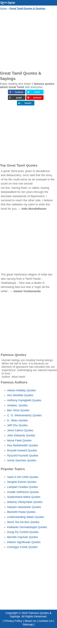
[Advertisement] (28, 39)
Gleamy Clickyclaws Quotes (24, 502)
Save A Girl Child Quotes (22, 477)
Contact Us (45, 620)
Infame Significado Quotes (24, 542)
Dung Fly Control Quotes (22, 532)
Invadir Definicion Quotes (23, 492)
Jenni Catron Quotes (20, 430)
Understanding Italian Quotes (25, 517)
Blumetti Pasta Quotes (21, 512)
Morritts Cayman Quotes (22, 537)
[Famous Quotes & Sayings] (8, 3)
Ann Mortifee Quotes (20, 395)
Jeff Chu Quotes (17, 425)
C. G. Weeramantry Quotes (24, 415)
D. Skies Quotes (17, 420)
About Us (30, 620)
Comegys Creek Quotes (22, 547)
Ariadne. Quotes (17, 405)
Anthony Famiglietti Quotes (24, 400)
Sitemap (27, 624)
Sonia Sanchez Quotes (21, 460)
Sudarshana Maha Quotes (23, 497)
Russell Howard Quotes (22, 450)
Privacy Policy (13, 620)
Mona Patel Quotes (19, 440)
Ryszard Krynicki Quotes (22, 455)
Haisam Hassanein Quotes (24, 507)
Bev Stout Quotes (18, 410)
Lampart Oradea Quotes (22, 487)
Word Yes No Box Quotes (23, 522)
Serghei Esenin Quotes (21, 481)
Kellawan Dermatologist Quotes (27, 527)
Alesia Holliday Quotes (21, 390)
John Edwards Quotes (21, 435)
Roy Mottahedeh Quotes (22, 445)
